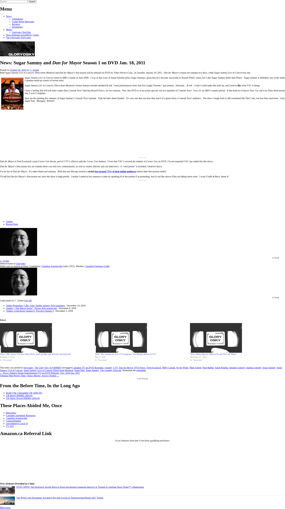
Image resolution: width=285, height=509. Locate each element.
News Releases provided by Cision (22, 35)
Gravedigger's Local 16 (17, 423)
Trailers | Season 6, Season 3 (30, 311)
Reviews (16, 24)
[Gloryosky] (17, 55)
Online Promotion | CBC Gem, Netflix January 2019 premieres (35, 305)
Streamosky (17, 27)
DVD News (139, 367)
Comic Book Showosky (23, 21)
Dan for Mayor (126, 367)
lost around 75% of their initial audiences (115, 171)
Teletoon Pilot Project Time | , (29, 375)
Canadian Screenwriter (52, 266)
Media (9, 29)
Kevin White (182, 367)
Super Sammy (92, 370)
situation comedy (237, 367)
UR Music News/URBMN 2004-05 (23, 398)
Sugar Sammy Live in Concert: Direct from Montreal (48, 370)
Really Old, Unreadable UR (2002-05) (24, 393)
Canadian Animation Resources (20, 415)
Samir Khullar (221, 367)
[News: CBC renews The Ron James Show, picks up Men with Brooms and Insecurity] (46, 338)
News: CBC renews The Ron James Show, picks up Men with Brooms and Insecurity (35, 354)
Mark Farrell (195, 367)
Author (9, 221)
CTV (115, 367)
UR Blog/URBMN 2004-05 (19, 395)
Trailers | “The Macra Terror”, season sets (31, 308)
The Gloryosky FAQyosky (18, 37)
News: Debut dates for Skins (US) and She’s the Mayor (213, 354)
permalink (141, 370)
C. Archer (34, 70)
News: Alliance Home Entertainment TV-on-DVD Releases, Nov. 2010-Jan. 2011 (40, 373)
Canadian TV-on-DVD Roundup (87, 367)
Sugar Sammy (269, 367)
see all (28, 300)
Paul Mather (208, 367)
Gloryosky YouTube (21, 32)
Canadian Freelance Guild (97, 266)
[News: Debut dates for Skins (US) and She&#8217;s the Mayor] (236, 338)
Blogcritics (11, 413)
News (8, 16)
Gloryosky (21, 263)
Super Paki (79, 370)
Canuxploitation (13, 421)
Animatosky (17, 19)
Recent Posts (12, 224)
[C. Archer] (18, 255)
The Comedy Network (110, 370)
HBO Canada (168, 367)
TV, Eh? (10, 426)
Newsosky (28, 367)
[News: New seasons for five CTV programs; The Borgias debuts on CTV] (141, 338)
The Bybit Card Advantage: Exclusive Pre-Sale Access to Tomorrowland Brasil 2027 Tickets (59, 498)
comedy (108, 367)
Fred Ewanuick (154, 367)
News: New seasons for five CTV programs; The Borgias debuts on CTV (125, 354)
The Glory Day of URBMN (47, 367)
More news (5, 507)
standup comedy (253, 367)
